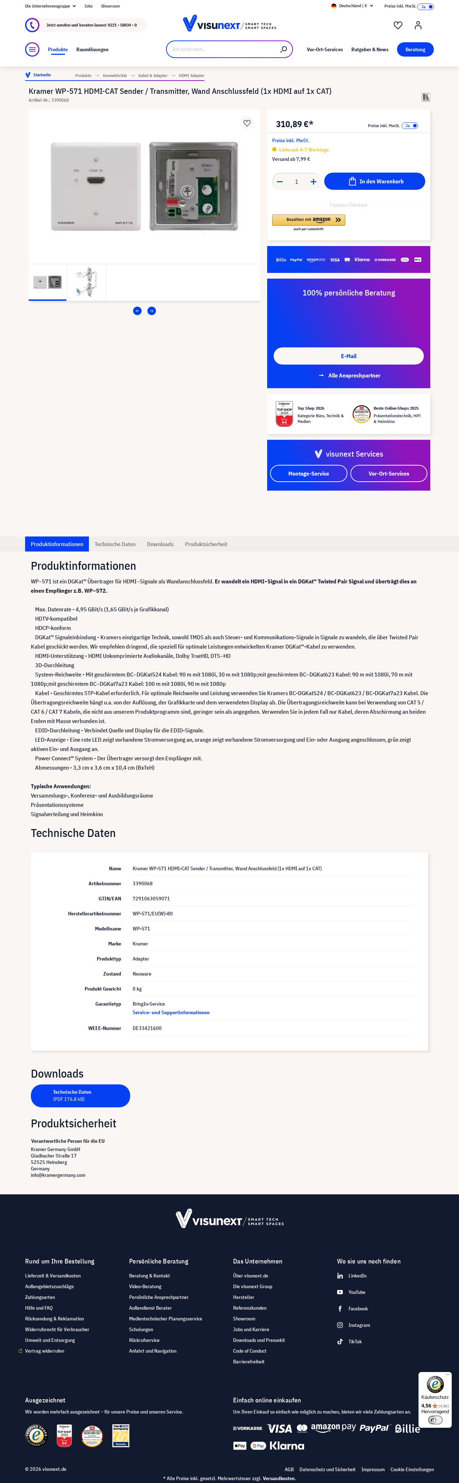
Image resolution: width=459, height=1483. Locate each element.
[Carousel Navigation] (144, 311)
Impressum (373, 1469)
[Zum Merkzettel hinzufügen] (247, 122)
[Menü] (32, 49)
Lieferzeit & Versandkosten (53, 1275)
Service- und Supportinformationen (171, 1012)
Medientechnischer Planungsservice (165, 1318)
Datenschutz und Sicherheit (327, 1469)
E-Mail (348, 356)
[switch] (435, 1420)
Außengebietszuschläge (49, 1286)
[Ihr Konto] (418, 25)
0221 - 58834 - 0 (122, 25)
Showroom (110, 6)
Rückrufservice (144, 1340)
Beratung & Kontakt (149, 1275)
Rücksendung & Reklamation (54, 1318)
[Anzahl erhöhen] (313, 182)
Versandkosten (279, 1478)
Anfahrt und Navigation (152, 1351)
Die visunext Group (252, 1286)
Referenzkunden (249, 1308)
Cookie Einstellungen (412, 1469)
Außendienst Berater (150, 1308)
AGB (289, 1469)
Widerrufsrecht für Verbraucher (57, 1329)
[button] (308, 223)
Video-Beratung (145, 1286)
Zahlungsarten (40, 1297)
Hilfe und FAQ (39, 1308)
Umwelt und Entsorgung (50, 1340)
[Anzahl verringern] (279, 182)
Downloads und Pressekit (259, 1340)
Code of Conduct (249, 1351)
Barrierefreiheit (249, 1361)
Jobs (88, 6)
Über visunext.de (250, 1275)
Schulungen (141, 1329)
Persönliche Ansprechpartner (159, 1297)
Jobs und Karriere (251, 1329)
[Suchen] (284, 49)
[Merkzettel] (398, 25)
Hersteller (243, 1297)
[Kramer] (425, 97)
